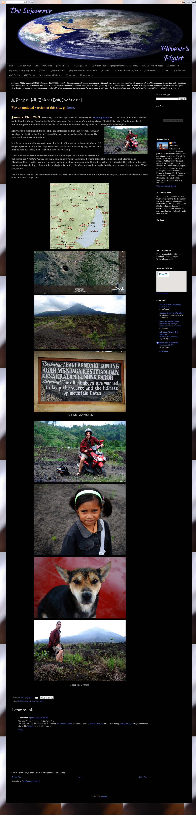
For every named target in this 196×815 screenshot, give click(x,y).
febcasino (31, 726)
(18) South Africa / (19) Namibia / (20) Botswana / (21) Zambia (141, 70)
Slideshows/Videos (43, 66)
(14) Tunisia (14, 75)
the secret (39, 701)
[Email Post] (36, 697)
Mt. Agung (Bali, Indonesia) (168, 336)
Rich (174, 143)
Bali (19, 701)
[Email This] (41, 697)
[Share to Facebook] (49, 697)
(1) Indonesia (173, 66)
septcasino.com (126, 724)
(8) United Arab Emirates (50, 75)
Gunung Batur (101, 117)
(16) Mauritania (58, 70)
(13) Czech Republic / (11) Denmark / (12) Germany (114, 66)
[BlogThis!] (43, 697)
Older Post (143, 777)
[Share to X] (46, 697)
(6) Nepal (105, 70)
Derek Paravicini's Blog (169, 321)
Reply (20, 730)
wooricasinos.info (96, 724)
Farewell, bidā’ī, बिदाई (166, 345)
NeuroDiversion (164, 307)
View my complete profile (166, 186)
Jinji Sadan (163, 351)
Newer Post (16, 777)
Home (12, 66)
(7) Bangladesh (80, 66)
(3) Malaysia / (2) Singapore (22, 70)
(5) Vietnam (70, 75)
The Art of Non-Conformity (170, 305)
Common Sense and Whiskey (171, 313)
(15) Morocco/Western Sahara (83, 70)
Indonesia (24, 701)
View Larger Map (162, 293)
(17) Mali (43, 70)
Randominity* (25, 66)
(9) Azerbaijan (62, 66)
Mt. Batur (32, 701)
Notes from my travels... (169, 343)
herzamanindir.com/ (64, 724)
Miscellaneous (86, 75)
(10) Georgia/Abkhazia (152, 66)
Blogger (104, 797)
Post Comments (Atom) (31, 781)
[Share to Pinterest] (52, 697)
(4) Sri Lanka (180, 70)
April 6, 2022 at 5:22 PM (38, 718)
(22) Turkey (29, 75)
